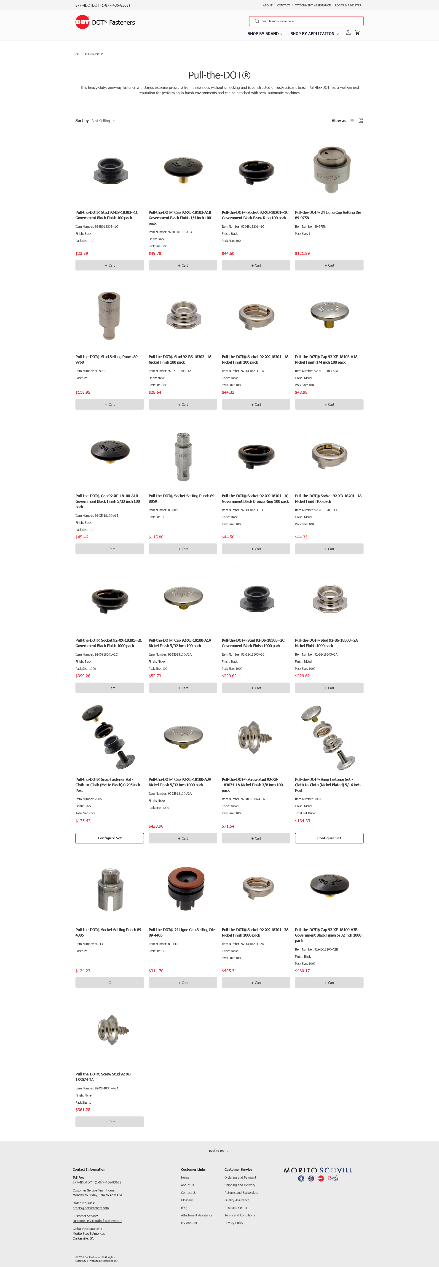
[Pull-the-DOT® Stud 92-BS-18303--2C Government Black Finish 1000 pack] (256, 598)
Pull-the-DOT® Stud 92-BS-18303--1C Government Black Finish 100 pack (106, 215)
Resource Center (236, 1208)
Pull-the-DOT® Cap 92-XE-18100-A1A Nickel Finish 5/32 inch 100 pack (180, 643)
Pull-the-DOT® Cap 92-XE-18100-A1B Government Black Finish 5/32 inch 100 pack (107, 501)
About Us (187, 1185)
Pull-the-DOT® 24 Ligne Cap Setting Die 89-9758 (328, 215)
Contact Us (188, 1192)
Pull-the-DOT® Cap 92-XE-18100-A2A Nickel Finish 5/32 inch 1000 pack (180, 782)
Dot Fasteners (92, 1257)
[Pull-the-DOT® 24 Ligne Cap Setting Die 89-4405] (183, 888)
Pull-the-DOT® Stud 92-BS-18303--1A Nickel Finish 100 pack (180, 359)
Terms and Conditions (240, 1215)
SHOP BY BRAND (263, 33)
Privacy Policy (234, 1223)
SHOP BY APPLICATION (312, 33)
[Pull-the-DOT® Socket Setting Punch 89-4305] (109, 888)
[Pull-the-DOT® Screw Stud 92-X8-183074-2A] (109, 1032)
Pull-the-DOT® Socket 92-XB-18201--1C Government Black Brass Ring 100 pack (255, 215)
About (268, 5)
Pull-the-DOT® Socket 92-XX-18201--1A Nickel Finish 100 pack (255, 359)
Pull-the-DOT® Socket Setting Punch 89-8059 (182, 498)
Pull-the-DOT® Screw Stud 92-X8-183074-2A (103, 1077)
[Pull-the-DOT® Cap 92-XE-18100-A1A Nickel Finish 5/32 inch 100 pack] (183, 598)
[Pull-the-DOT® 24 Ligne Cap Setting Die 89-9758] (329, 170)
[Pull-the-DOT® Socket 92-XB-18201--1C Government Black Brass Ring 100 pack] (256, 170)
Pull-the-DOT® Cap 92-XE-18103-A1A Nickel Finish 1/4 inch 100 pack (326, 359)
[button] (358, 33)
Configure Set (110, 838)
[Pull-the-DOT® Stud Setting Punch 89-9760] (109, 315)
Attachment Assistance (313, 5)
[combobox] (306, 21)
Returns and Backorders (241, 1192)
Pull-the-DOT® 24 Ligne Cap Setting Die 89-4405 (182, 932)
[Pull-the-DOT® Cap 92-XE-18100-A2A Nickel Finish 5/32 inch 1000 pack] (183, 737)
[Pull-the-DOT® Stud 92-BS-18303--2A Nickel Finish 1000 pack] (329, 598)
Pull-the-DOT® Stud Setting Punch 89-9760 (107, 359)
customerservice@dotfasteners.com (97, 1221)
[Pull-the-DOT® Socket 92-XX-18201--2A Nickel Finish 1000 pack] (256, 888)
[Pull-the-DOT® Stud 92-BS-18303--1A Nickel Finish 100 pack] (183, 315)
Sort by (82, 120)
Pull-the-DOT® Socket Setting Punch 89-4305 (108, 932)
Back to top (217, 1150)
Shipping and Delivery (240, 1185)
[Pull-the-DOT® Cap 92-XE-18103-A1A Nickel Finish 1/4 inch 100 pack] (329, 315)
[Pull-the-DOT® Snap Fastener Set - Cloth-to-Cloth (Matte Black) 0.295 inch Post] (109, 737)
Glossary (187, 1200)
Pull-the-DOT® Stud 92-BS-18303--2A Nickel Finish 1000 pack (326, 643)
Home (185, 1177)
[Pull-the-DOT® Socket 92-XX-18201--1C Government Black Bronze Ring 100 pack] (256, 454)
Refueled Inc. (110, 1260)
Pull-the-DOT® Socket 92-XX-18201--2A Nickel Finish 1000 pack (255, 932)
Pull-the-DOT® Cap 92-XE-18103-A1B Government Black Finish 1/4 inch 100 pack (180, 217)
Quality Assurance (237, 1200)
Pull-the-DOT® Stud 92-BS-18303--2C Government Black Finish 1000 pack (253, 643)
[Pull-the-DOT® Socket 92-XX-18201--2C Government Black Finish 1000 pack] (109, 598)
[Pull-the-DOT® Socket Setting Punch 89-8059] (183, 454)
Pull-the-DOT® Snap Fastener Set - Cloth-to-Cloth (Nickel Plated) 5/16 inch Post (327, 784)
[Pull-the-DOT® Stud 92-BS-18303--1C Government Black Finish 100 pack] (109, 170)
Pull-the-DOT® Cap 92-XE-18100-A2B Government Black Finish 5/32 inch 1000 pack (328, 935)
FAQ (184, 1208)
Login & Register (348, 5)
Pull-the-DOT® (94, 54)
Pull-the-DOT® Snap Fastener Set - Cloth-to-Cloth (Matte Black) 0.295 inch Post (107, 784)
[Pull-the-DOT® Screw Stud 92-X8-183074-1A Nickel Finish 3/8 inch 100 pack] (256, 737)
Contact (283, 5)
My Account (189, 1223)
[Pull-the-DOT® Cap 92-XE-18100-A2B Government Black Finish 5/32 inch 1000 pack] (329, 888)
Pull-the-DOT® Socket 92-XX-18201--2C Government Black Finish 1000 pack (108, 643)
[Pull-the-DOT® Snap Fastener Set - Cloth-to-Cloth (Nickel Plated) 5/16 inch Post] (329, 737)
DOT (78, 54)
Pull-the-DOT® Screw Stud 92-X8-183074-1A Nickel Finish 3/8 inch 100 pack (252, 784)
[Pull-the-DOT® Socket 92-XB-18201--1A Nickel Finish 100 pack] (329, 454)
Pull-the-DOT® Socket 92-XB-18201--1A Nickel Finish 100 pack (328, 498)
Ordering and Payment (240, 1177)
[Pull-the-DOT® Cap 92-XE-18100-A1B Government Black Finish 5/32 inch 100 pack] (109, 454)
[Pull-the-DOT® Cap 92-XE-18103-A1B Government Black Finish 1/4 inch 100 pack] (183, 170)
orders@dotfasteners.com (91, 1208)
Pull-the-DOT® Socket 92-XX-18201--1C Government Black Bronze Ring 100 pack (255, 498)
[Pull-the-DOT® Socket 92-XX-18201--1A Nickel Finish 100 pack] (256, 315)
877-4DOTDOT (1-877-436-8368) (102, 5)
